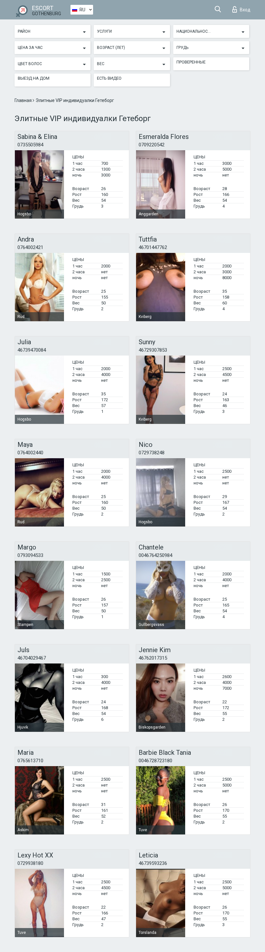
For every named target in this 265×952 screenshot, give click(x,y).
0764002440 (30, 453)
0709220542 (151, 145)
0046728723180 (155, 761)
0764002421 (30, 247)
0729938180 (30, 863)
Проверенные (191, 62)
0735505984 (30, 145)
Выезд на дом (33, 78)
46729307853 (153, 350)
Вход (245, 9)
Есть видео (109, 78)
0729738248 (151, 453)
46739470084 (31, 350)
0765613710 (30, 761)
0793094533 (30, 555)
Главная (24, 100)
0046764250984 (155, 555)
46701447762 (153, 247)
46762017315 (153, 658)
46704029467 (31, 658)
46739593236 (153, 863)
